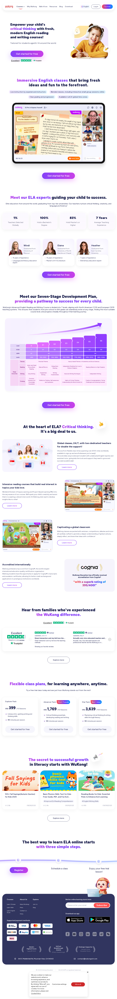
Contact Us (23, 911)
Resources (53, 7)
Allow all (78, 984)
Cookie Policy (36, 993)
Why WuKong (32, 7)
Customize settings (59, 984)
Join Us (35, 904)
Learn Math (10, 907)
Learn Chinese (11, 904)
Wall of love (43, 7)
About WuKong (24, 904)
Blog (61, 7)
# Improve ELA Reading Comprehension (58, 801)
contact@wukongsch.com (87, 959)
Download (69, 7)
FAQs (21, 914)
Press (21, 907)
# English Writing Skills (90, 801)
